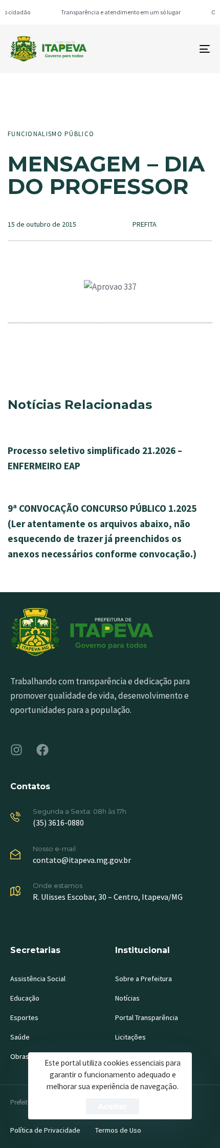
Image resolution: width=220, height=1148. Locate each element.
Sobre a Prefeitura (143, 978)
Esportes (24, 1017)
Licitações (130, 1037)
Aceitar (112, 1106)
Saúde (20, 1037)
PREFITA (145, 224)
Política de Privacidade (45, 1130)
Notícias (127, 998)
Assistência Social (37, 978)
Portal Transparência (146, 1017)
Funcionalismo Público (51, 133)
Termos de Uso (118, 1130)
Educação (24, 998)
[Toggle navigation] (176, 49)
